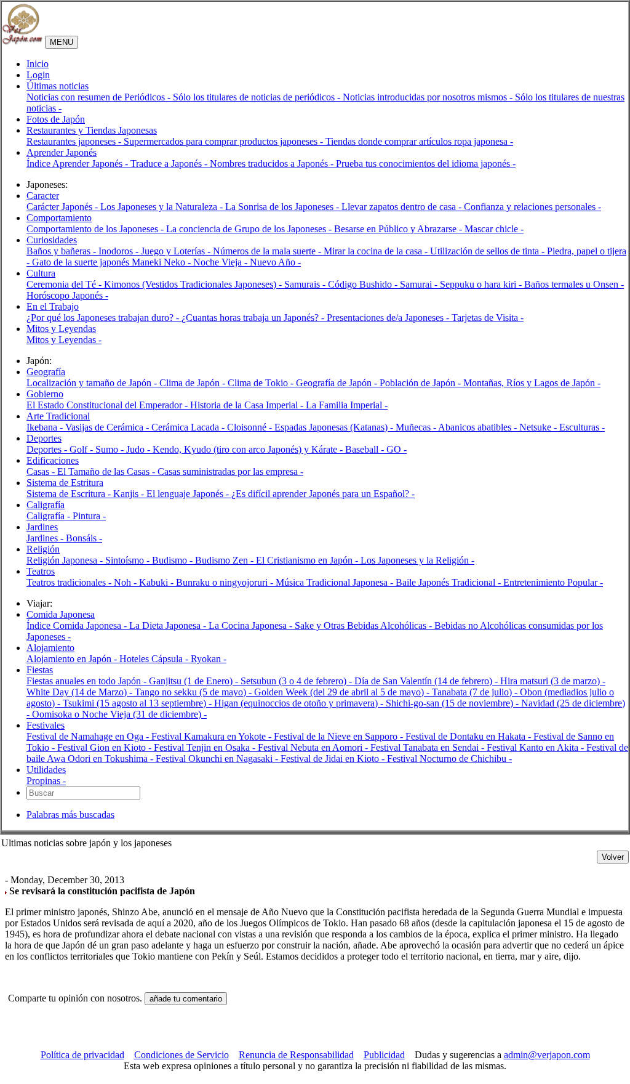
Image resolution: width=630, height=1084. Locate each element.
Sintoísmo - (128, 560)
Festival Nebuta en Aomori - (314, 747)
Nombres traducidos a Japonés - (273, 163)
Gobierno (44, 394)
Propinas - (46, 780)
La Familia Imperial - (347, 405)
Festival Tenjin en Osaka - (206, 747)
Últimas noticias (57, 86)
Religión (43, 549)
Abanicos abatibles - (478, 427)
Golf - (82, 449)
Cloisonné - (250, 427)
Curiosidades (51, 240)
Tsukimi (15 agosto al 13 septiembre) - (138, 703)
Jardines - (46, 538)
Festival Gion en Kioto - (105, 747)
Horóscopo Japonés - (67, 295)
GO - (396, 449)
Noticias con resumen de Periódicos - (99, 97)
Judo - (139, 449)
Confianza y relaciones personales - (532, 206)
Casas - (41, 471)
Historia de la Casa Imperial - (248, 405)
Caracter (42, 195)
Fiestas (39, 670)
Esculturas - (582, 427)
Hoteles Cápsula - (155, 658)
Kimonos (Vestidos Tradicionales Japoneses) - (194, 284)
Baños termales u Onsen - (574, 284)
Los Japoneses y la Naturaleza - (162, 206)
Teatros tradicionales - (70, 582)
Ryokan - (208, 658)
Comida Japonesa (60, 614)
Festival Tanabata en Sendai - (428, 747)
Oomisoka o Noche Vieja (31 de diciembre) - (119, 714)
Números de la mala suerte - (268, 251)
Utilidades (46, 769)
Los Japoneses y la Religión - (417, 560)
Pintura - (89, 516)
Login (38, 75)
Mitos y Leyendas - (64, 339)
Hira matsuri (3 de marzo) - (552, 681)
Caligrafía (45, 505)
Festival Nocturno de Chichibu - (449, 758)
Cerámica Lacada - (189, 427)
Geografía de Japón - (338, 383)
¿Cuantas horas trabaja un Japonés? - (254, 317)
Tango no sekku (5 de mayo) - (194, 692)
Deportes (44, 438)
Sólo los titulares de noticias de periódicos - (258, 97)
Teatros (40, 571)
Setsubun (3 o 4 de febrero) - (297, 681)
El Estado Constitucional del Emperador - (108, 405)
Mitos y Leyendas (61, 328)
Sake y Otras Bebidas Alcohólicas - (364, 625)
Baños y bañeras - (62, 251)
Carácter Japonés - (63, 206)
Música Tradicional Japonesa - (336, 582)
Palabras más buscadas (70, 814)
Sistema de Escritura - (69, 493)
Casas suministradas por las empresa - (230, 471)
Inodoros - (119, 251)
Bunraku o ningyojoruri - (226, 582)
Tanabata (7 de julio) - (476, 692)
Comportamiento (59, 217)
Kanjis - (129, 493)
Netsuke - (539, 427)
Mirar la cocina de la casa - (377, 251)
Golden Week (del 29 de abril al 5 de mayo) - (343, 692)
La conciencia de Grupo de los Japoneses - (250, 229)
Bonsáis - (84, 538)
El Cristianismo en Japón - (308, 560)
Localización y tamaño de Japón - (92, 383)
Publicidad (384, 1055)
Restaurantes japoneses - (75, 141)
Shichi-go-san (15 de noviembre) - (453, 703)
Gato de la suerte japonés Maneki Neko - (112, 262)
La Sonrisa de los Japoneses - (283, 206)
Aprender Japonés (61, 152)
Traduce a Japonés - (170, 163)
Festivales (45, 725)
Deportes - (48, 449)
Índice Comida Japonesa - (77, 625)
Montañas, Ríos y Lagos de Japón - (531, 383)
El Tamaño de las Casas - (107, 471)
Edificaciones (52, 460)
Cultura (40, 273)
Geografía (45, 371)
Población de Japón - (421, 383)
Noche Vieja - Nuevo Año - (247, 262)
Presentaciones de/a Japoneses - (389, 317)
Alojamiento (50, 647)
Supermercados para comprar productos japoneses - (224, 141)
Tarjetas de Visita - (488, 317)
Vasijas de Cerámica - (108, 427)
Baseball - (365, 449)
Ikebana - (45, 427)
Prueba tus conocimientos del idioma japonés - (426, 163)
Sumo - (110, 449)
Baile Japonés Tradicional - (449, 582)
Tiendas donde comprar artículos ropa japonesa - (419, 141)
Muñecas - (417, 427)
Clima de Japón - (193, 383)
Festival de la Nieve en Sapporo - (339, 736)
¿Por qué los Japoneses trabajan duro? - (103, 317)
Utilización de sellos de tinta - (488, 251)
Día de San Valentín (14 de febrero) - (427, 681)
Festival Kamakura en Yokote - (212, 736)
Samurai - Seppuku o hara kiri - (462, 284)
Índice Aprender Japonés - (78, 163)
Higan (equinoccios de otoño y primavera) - (300, 703)
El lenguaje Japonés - (188, 493)
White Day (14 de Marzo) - (80, 692)
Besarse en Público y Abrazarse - (399, 229)
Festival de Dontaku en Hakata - (469, 736)
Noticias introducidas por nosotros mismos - (429, 97)
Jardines (42, 527)
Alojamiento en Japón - (72, 658)
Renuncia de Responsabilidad (296, 1055)
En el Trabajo (52, 306)
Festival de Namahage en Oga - (88, 736)
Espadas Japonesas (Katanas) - (335, 427)
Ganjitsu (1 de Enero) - (195, 681)
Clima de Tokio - (262, 383)
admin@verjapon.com (547, 1055)
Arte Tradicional (58, 416)
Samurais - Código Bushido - (342, 284)
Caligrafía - (49, 516)
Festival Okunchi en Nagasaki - (218, 758)
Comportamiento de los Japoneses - (96, 229)
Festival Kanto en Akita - (536, 747)
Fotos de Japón (55, 119)
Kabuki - (157, 582)
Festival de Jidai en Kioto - (334, 758)
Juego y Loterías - (177, 251)
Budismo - (173, 560)
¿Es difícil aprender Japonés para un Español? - (323, 493)
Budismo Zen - (225, 560)
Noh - (126, 582)
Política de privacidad (82, 1055)
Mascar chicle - (494, 229)
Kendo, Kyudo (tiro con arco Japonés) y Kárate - (249, 449)
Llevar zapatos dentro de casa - (402, 206)
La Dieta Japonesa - (169, 625)
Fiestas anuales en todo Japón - (87, 681)
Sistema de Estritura (64, 482)
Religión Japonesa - (65, 560)
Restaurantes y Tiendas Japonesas (91, 130)
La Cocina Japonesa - (252, 625)
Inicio (37, 64)
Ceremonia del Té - (65, 284)
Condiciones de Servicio (181, 1055)
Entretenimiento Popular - (553, 582)
